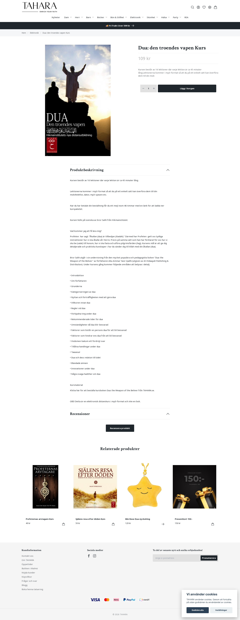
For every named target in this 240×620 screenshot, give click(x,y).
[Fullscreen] (78, 100)
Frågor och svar (29, 580)
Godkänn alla (198, 610)
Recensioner (80, 414)
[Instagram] (94, 555)
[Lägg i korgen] (63, 524)
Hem (24, 32)
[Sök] (192, 7)
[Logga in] (198, 7)
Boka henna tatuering (32, 589)
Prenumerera (209, 558)
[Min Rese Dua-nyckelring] (163, 524)
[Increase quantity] (154, 88)
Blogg (24, 585)
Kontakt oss (27, 555)
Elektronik (34, 32)
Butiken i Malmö (30, 568)
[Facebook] (88, 555)
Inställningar (221, 610)
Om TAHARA (28, 560)
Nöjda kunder (28, 572)
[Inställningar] (210, 7)
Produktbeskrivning (87, 170)
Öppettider (27, 564)
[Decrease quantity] (143, 88)
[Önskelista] (204, 7)
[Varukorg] (215, 7)
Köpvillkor (27, 576)
